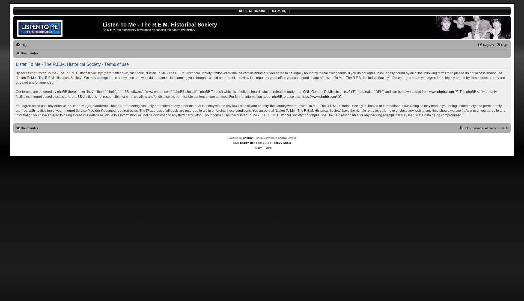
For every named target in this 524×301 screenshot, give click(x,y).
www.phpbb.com (441, 92)
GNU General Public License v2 (326, 92)
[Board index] (58, 27)
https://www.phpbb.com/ (319, 97)
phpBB (247, 137)
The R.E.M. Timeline (251, 11)
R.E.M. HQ (279, 11)
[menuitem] (21, 45)
